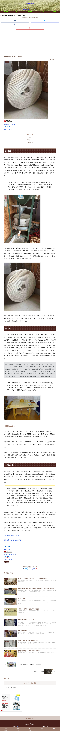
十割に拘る (30, 142)
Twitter (15, 726)
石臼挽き (29, 137)
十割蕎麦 (7, 562)
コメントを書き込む (30, 683)
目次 (27, 134)
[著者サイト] (15, 20)
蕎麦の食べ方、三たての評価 (12, 540)
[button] (55, 364)
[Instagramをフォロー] (45, 24)
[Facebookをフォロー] (15, 24)
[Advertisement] (30, 42)
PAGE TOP (30, 718)
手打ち (28, 140)
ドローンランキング (9, 554)
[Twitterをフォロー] (45, 20)
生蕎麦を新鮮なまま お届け (12, 535)
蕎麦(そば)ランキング (9, 124)
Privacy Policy (44, 726)
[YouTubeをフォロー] (30, 28)
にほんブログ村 (8, 129)
